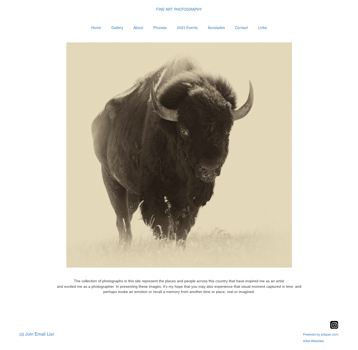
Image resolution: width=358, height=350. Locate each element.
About (138, 27)
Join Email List (39, 333)
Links (262, 27)
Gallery (117, 27)
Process (160, 27)
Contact (241, 27)
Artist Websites (313, 340)
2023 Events (187, 27)
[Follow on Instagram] (334, 327)
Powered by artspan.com (320, 334)
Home (96, 27)
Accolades (216, 27)
